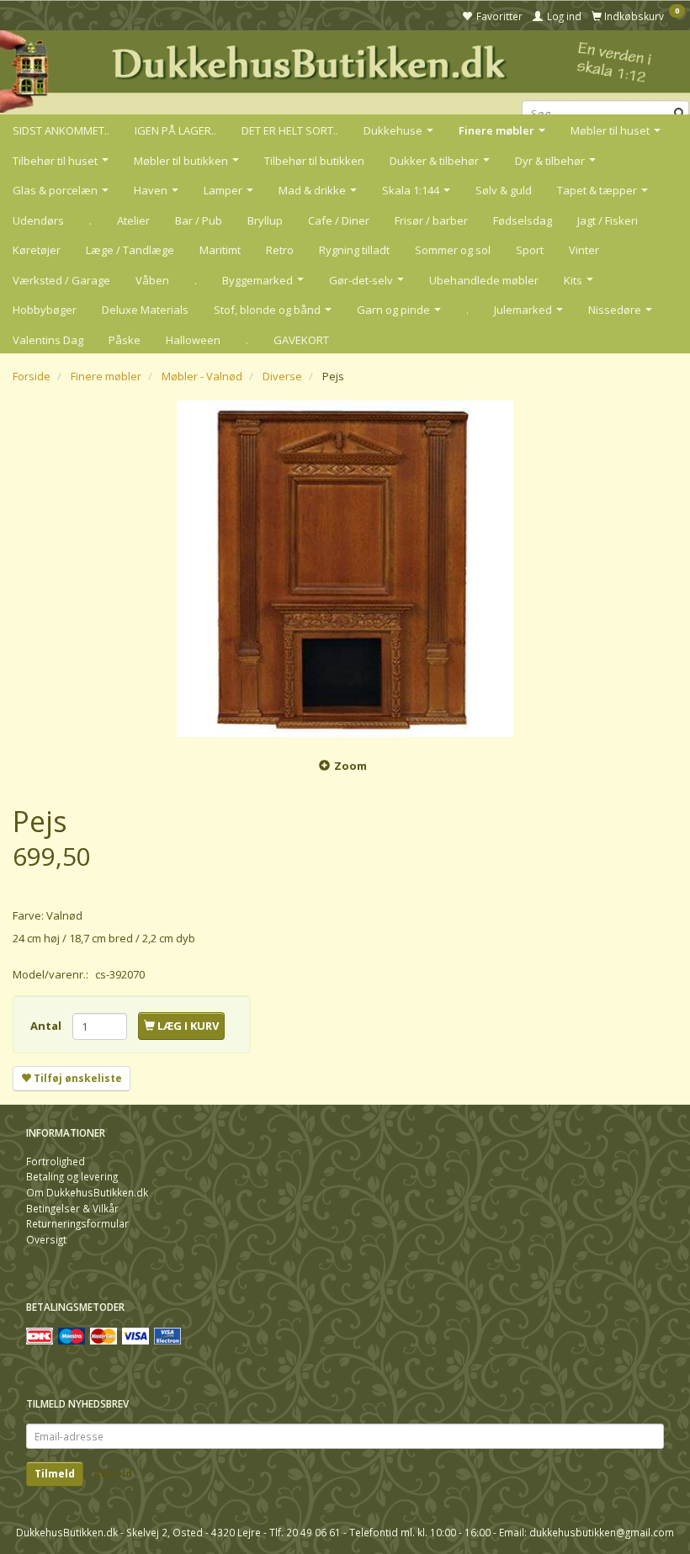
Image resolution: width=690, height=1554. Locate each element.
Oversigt (46, 1239)
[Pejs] (345, 568)
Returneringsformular (77, 1223)
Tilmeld (54, 1473)
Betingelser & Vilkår (72, 1208)
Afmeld (112, 1473)
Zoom (350, 765)
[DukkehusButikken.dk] (345, 69)
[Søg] (679, 114)
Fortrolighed (55, 1161)
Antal (47, 1025)
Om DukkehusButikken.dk (87, 1192)
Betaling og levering (72, 1176)
